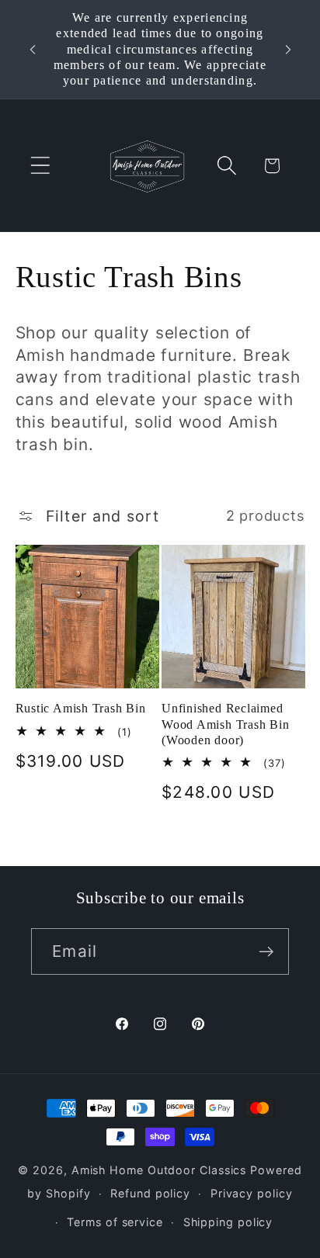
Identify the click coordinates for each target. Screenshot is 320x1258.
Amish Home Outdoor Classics (159, 1170)
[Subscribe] (266, 952)
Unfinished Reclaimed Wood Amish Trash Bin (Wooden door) (226, 724)
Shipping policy (228, 1222)
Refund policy (150, 1193)
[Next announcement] (288, 50)
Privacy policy (251, 1193)
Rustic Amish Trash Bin (81, 708)
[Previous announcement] (33, 50)
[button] (40, 166)
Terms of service (115, 1222)
